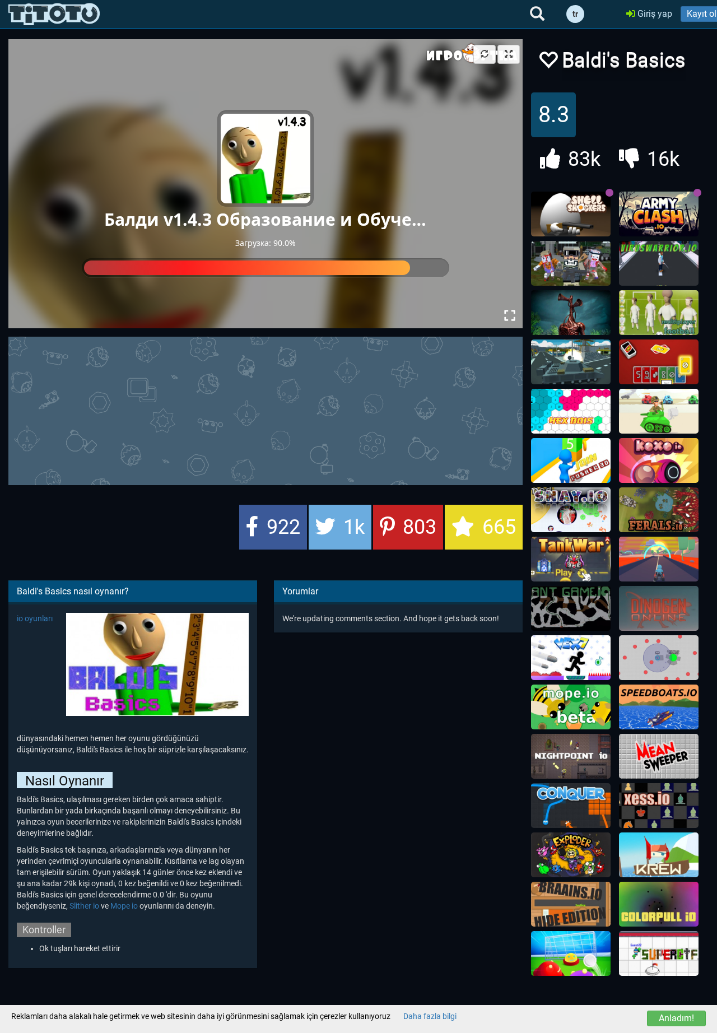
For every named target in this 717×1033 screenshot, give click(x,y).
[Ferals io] (659, 509)
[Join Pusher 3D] (571, 460)
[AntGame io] (571, 608)
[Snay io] (571, 509)
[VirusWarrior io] (659, 263)
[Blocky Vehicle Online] (571, 361)
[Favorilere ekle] (548, 63)
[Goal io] (571, 953)
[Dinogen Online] (659, 608)
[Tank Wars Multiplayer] (659, 411)
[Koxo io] (659, 460)
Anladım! (676, 1018)
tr (575, 14)
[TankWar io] (571, 559)
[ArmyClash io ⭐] (659, 214)
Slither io (84, 905)
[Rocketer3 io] (659, 657)
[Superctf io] (659, 953)
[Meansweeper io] (659, 756)
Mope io (124, 905)
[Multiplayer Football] (659, 312)
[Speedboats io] (659, 707)
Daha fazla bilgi (430, 1016)
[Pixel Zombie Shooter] (571, 263)
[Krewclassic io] (659, 854)
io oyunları (35, 618)
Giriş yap (653, 13)
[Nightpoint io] (571, 756)
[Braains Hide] (571, 904)
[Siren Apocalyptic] (571, 312)
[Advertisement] (280, 409)
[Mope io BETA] (571, 707)
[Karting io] (659, 559)
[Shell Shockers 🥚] (571, 214)
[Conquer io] (571, 805)
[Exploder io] (571, 854)
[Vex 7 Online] (571, 657)
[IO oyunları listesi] (54, 14)
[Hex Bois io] (571, 411)
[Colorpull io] (659, 904)
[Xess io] (659, 805)
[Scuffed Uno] (659, 361)
